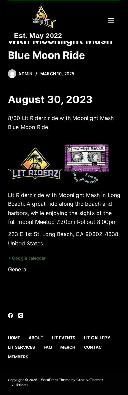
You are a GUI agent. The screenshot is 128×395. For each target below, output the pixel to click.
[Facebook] (10, 315)
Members (18, 356)
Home (14, 337)
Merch (67, 347)
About (36, 337)
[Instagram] (20, 315)
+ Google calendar (27, 258)
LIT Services (21, 347)
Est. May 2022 (38, 35)
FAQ (48, 347)
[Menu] (111, 21)
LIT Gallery (97, 337)
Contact (94, 347)
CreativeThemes (89, 380)
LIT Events (63, 337)
